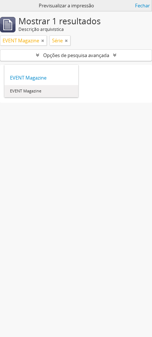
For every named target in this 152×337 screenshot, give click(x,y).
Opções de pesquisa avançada (76, 55)
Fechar (142, 5)
